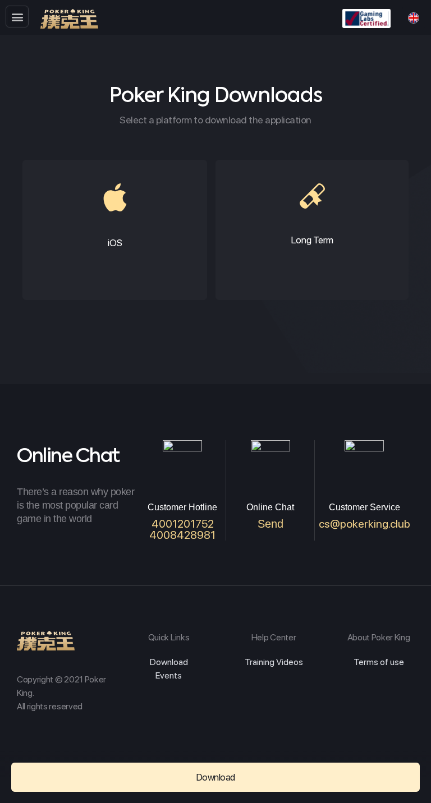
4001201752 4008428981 (182, 529)
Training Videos (274, 662)
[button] (17, 16)
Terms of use (379, 662)
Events (168, 675)
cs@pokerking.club (364, 523)
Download (169, 662)
